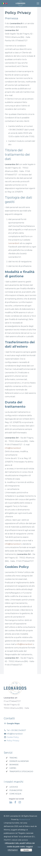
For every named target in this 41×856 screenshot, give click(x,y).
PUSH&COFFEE (15, 790)
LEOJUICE (13, 787)
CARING (12, 768)
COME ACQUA (15, 794)
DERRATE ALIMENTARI (19, 761)
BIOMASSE (14, 765)
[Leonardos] (20, 3)
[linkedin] (11, 802)
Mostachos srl (24, 819)
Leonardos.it (13, 243)
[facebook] (15, 802)
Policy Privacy (12, 741)
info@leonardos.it (13, 448)
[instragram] (20, 802)
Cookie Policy (12, 737)
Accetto (26, 850)
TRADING (13, 758)
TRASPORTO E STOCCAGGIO (21, 771)
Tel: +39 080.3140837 (16, 730)
